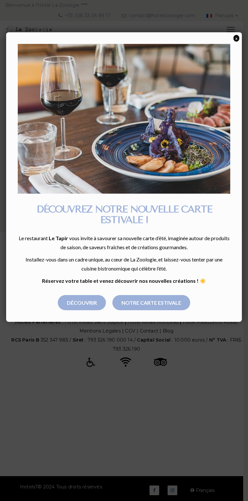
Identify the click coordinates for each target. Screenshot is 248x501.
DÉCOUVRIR (82, 303)
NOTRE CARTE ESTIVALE (151, 303)
